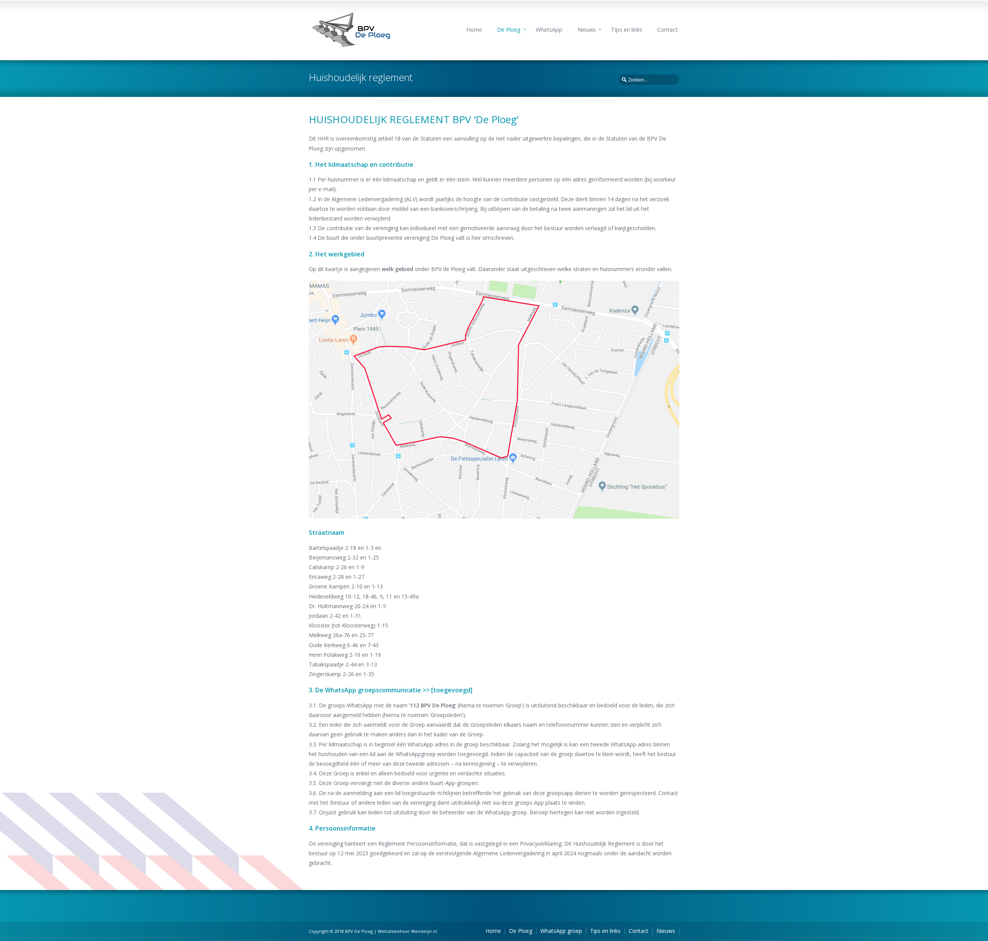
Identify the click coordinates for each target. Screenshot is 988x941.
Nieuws (586, 29)
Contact (667, 29)
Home (474, 29)
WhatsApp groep (561, 930)
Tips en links (626, 29)
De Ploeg (509, 29)
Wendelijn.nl (424, 931)
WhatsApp (549, 29)
